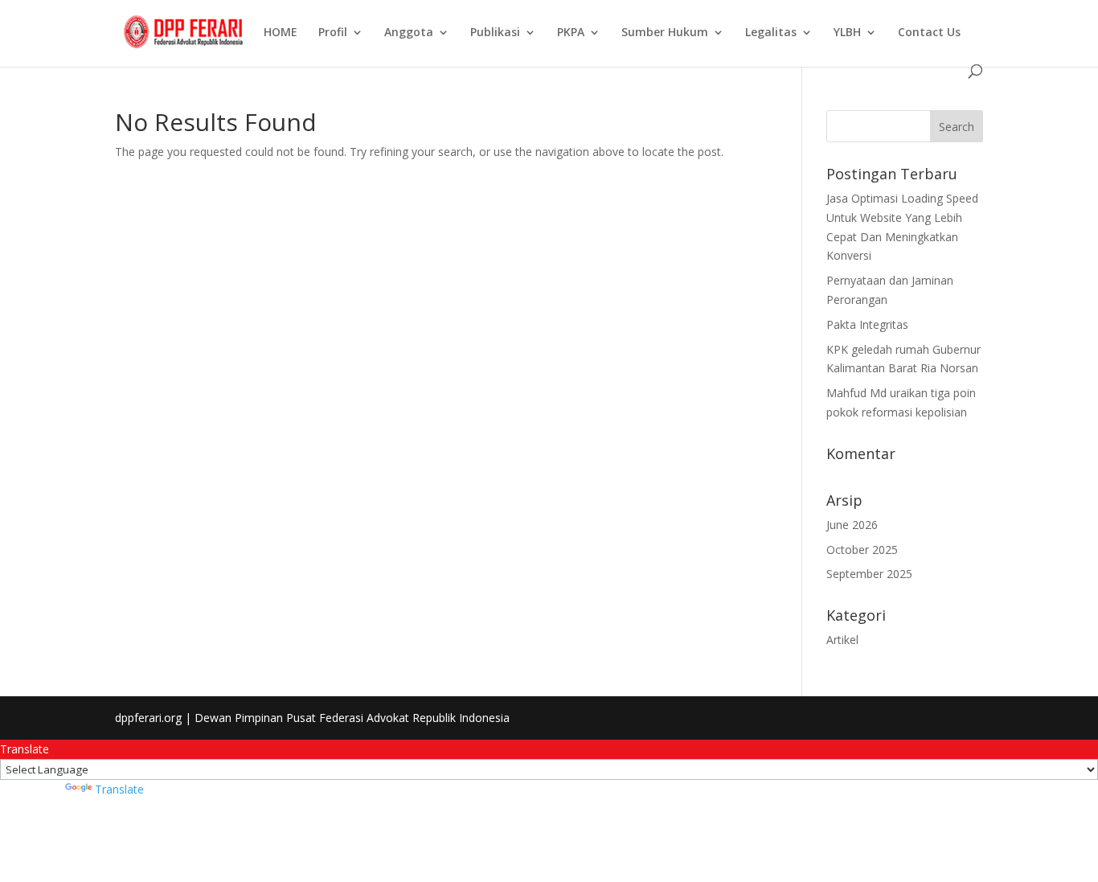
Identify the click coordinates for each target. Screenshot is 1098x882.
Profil (332, 33)
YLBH (847, 33)
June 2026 (852, 524)
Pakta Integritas (867, 324)
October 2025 (862, 549)
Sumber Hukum (664, 33)
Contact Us (929, 33)
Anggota (408, 33)
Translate (119, 789)
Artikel (842, 639)
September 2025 (869, 573)
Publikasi (495, 33)
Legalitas (771, 33)
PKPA (570, 33)
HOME (280, 33)
